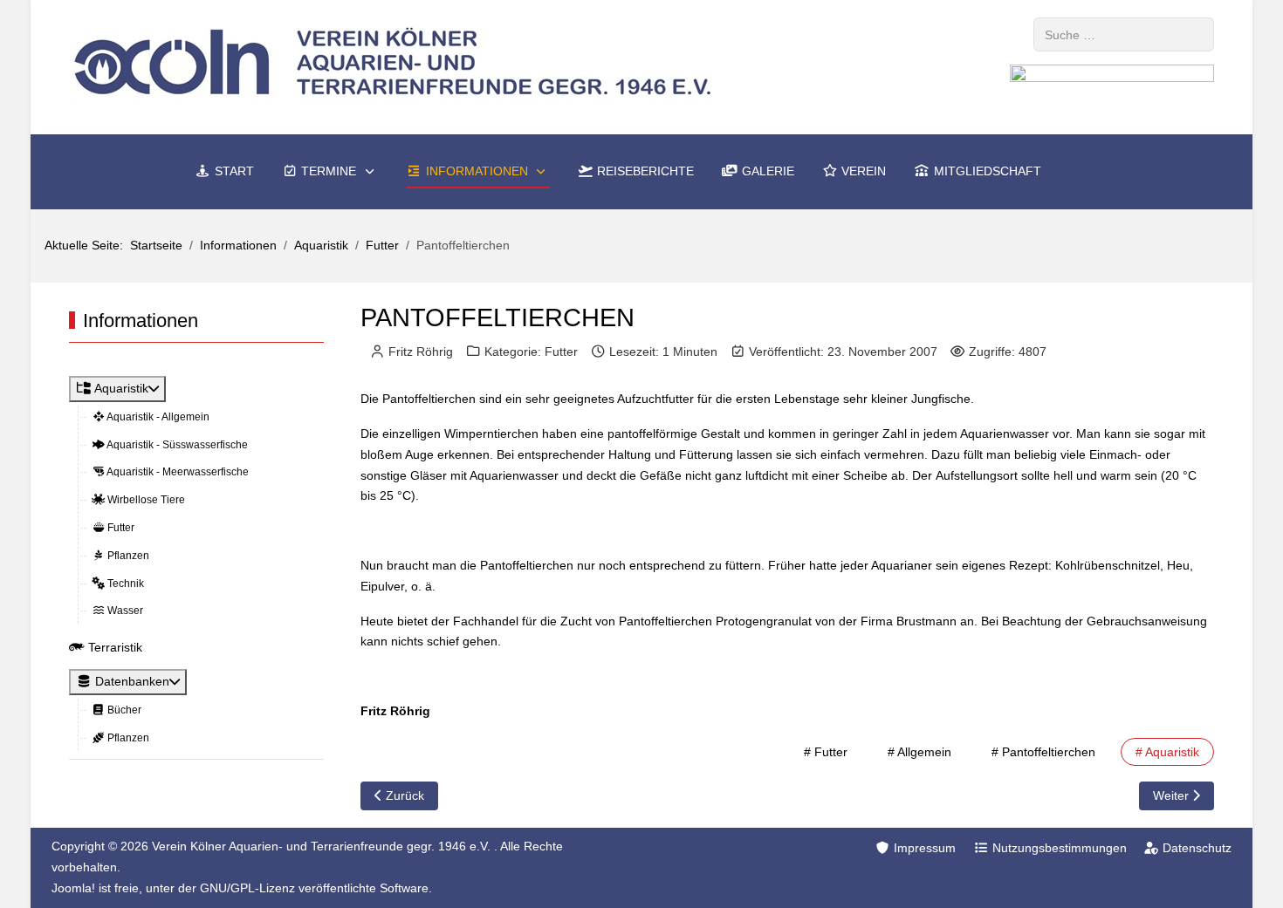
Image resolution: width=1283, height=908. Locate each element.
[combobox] (1123, 34)
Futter (561, 351)
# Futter (825, 752)
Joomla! (73, 888)
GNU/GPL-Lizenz (247, 888)
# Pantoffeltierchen (1043, 752)
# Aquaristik (1167, 752)
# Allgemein (919, 752)
